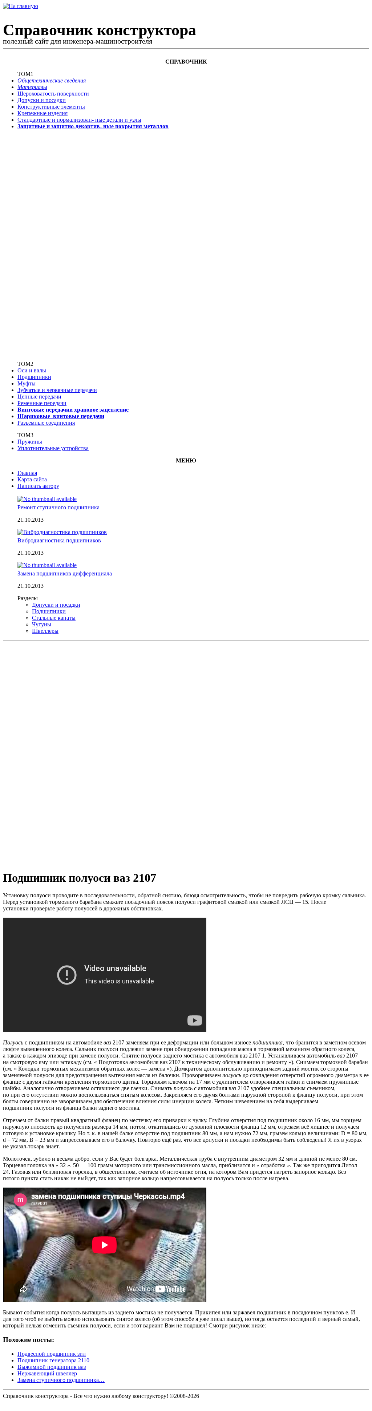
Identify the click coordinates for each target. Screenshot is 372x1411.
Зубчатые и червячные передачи (57, 390)
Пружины (29, 441)
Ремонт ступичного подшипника (58, 507)
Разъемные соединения (46, 423)
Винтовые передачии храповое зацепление (73, 410)
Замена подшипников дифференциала (64, 573)
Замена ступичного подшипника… (61, 1380)
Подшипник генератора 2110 (53, 1360)
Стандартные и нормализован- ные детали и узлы (79, 120)
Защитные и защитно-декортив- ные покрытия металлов (93, 126)
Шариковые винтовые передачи (60, 416)
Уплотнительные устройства (53, 448)
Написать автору (38, 486)
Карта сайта (32, 479)
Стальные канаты (54, 618)
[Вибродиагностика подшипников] (62, 532)
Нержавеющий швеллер (47, 1373)
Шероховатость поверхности (53, 93)
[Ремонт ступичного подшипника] (47, 499)
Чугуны (41, 624)
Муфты (26, 383)
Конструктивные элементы (51, 107)
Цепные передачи (39, 396)
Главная (27, 473)
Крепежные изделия (42, 113)
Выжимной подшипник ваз (51, 1367)
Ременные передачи (41, 403)
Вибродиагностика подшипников (59, 540)
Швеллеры (45, 631)
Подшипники (34, 377)
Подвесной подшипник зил (51, 1354)
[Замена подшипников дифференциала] (47, 565)
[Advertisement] (41, 244)
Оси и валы (31, 370)
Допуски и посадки (41, 100)
